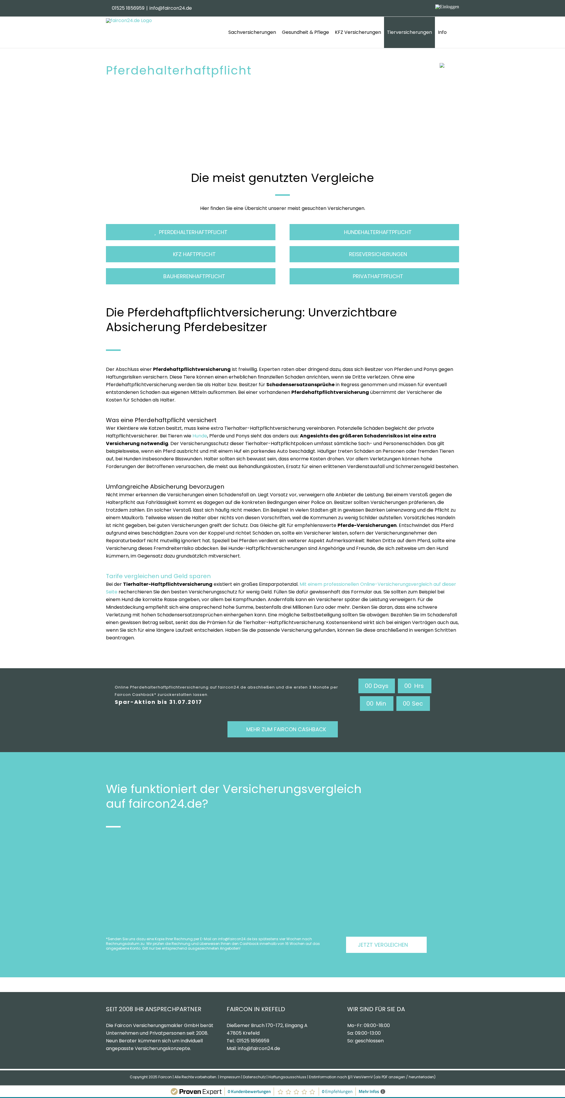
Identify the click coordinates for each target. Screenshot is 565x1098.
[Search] (454, 32)
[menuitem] (252, 32)
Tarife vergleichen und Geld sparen (158, 576)
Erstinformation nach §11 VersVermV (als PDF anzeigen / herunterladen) (372, 1076)
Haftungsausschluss (287, 1076)
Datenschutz (254, 1076)
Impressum (230, 1076)
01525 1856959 (128, 8)
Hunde (199, 435)
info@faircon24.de (170, 8)
